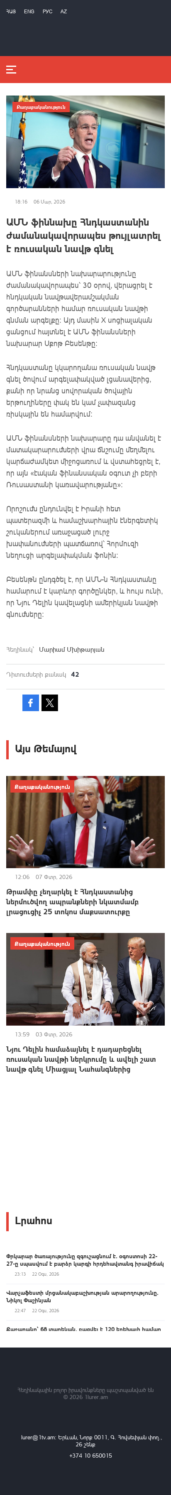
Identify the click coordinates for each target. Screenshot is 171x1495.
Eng (29, 11)
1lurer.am (96, 1396)
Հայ (11, 11)
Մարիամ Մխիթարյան (71, 649)
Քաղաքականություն (41, 106)
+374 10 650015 (90, 1455)
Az (64, 11)
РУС (47, 11)
